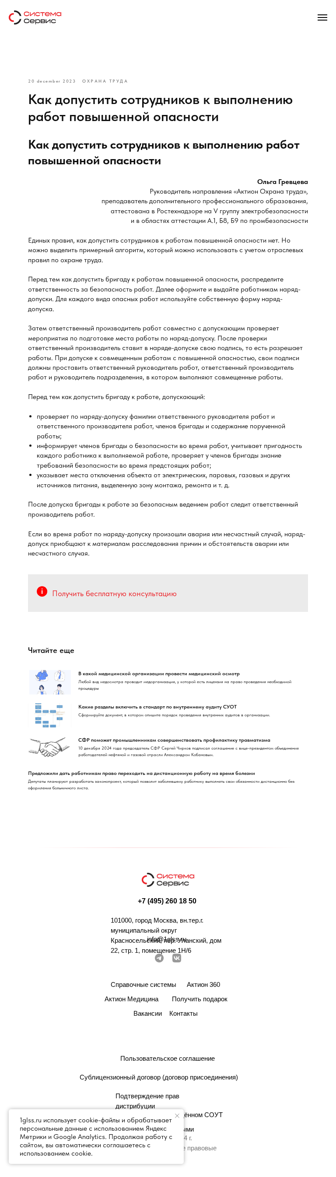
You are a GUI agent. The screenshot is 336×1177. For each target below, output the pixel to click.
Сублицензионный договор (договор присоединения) (159, 1077)
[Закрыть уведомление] (177, 1115)
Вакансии (147, 1013)
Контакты (183, 1013)
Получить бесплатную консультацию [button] (114, 593)
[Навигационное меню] (322, 17)
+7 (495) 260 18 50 (167, 901)
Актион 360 (203, 984)
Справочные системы (143, 984)
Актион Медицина (131, 999)
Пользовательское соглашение (167, 1058)
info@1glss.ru (166, 939)
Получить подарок (200, 999)
